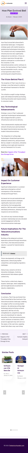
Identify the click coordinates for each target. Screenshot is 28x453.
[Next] (23, 392)
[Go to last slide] (4, 392)
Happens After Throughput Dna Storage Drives (5, 337)
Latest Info (14, 13)
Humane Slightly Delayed (22, 336)
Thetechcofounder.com (16, 446)
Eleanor (10, 17)
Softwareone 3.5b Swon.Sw (7, 368)
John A (7, 374)
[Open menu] (26, 3)
